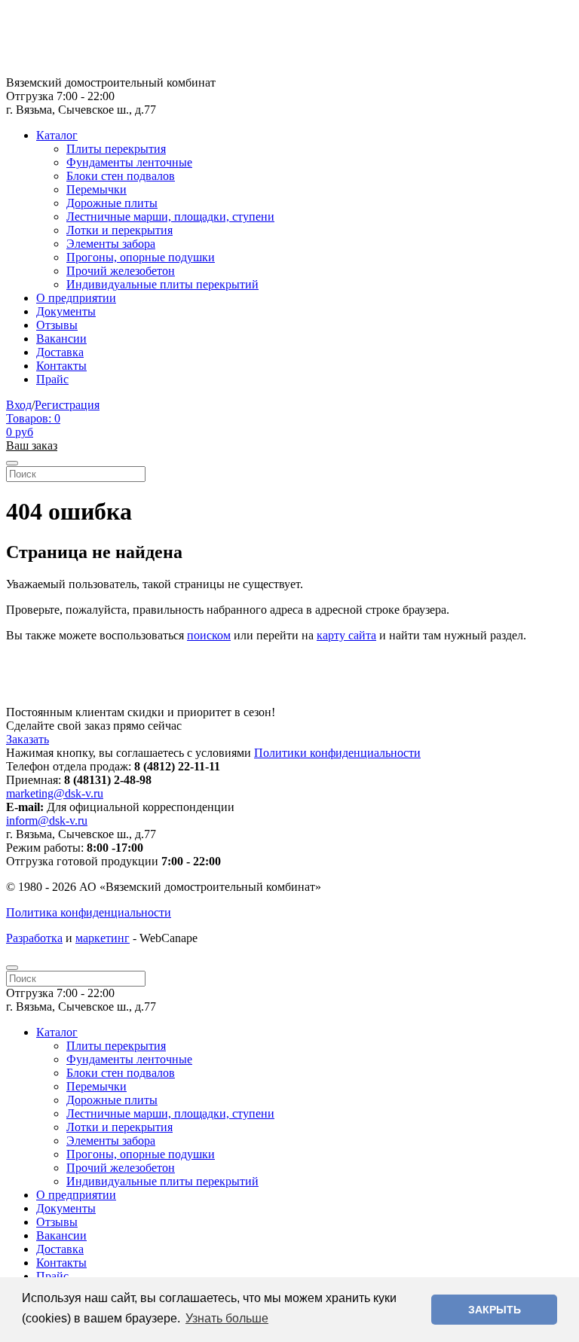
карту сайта (346, 635)
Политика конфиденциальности (88, 912)
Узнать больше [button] (226, 1318)
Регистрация (67, 404)
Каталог (57, 135)
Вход (19, 404)
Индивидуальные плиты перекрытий (162, 284)
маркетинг (102, 938)
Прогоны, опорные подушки (140, 257)
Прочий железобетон (120, 270)
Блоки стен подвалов (120, 175)
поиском (209, 635)
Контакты (61, 365)
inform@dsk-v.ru (46, 820)
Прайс (52, 379)
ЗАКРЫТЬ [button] (494, 1310)
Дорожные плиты (112, 203)
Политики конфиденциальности (337, 752)
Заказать (27, 739)
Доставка (60, 352)
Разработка (34, 938)
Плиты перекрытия (116, 148)
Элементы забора (110, 243)
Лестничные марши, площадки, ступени (170, 216)
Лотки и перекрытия (119, 230)
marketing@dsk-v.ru (54, 793)
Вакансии (61, 338)
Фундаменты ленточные (129, 162)
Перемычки (96, 189)
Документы (66, 311)
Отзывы (57, 325)
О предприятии (76, 297)
